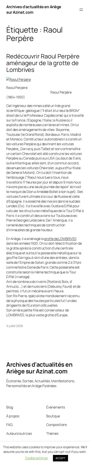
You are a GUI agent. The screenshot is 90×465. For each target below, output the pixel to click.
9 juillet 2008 (14, 326)
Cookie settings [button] (36, 458)
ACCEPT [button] (60, 458)
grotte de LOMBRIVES (60, 238)
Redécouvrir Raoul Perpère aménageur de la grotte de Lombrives (43, 63)
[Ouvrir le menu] (81, 9)
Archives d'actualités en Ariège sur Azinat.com (33, 9)
